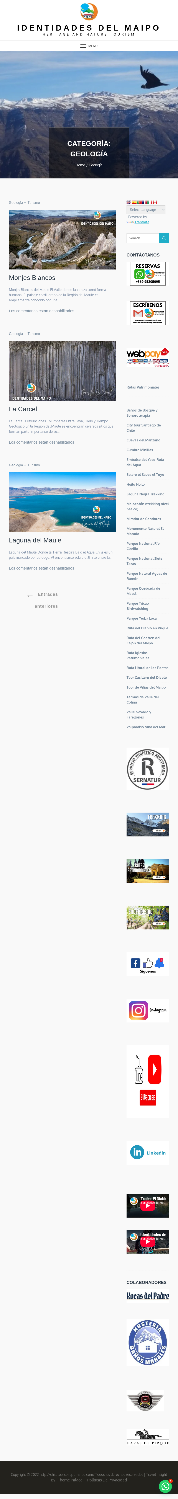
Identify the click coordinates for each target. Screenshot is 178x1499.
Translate (142, 222)
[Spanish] (134, 202)
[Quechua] (155, 202)
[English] (129, 202)
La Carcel (23, 409)
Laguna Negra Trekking (146, 494)
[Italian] (149, 202)
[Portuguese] (139, 202)
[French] (144, 202)
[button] (165, 1486)
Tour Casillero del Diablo (147, 677)
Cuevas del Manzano (143, 440)
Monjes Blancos (32, 277)
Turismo (34, 202)
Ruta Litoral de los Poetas (147, 668)
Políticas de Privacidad (107, 1480)
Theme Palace (70, 1480)
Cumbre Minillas (140, 450)
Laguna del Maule (35, 540)
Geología (16, 202)
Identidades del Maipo (89, 27)
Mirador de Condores (144, 519)
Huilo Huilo (136, 484)
